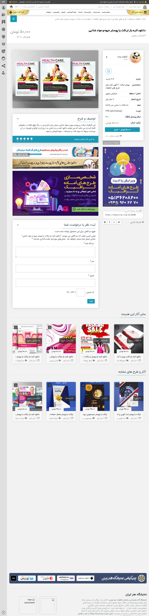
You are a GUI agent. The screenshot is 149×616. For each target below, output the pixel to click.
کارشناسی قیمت (28, 6)
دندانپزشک (20, 360)
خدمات (80, 12)
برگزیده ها (87, 12)
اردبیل (137, 398)
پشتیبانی (56, 12)
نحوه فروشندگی (119, 6)
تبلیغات (48, 12)
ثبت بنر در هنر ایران (21, 154)
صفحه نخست (106, 12)
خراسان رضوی (138, 35)
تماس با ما (33, 2)
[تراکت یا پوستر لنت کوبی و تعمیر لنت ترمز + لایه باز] (129, 397)
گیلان (104, 398)
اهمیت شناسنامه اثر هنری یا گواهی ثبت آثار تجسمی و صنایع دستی (112, 2)
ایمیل (91, 275)
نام (92, 261)
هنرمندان (96, 12)
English (14, 2)
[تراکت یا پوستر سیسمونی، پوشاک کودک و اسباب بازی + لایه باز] (95, 397)
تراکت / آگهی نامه (117, 84)
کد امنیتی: (90, 292)
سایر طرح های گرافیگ (101, 19)
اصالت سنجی (43, 6)
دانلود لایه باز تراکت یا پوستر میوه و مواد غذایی (117, 30)
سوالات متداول (103, 6)
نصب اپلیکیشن (24, 2)
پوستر (127, 84)
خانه (144, 19)
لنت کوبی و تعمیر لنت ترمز (116, 418)
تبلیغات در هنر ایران (111, 142)
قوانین (48, 2)
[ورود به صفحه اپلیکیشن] (13, 578)
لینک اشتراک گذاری (132, 211)
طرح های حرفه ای (119, 19)
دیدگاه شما (89, 243)
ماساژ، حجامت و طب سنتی (48, 418)
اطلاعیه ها (140, 2)
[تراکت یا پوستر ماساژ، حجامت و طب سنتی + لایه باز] (61, 397)
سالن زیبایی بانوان (51, 360)
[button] (55, 119)
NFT (16, 7)
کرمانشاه (68, 398)
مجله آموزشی (71, 12)
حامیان (63, 12)
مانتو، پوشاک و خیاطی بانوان (82, 360)
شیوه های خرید (135, 6)
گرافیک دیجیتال (134, 19)
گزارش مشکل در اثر (113, 136)
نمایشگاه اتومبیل (120, 360)
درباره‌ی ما (41, 2)
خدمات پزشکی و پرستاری (15, 418)
